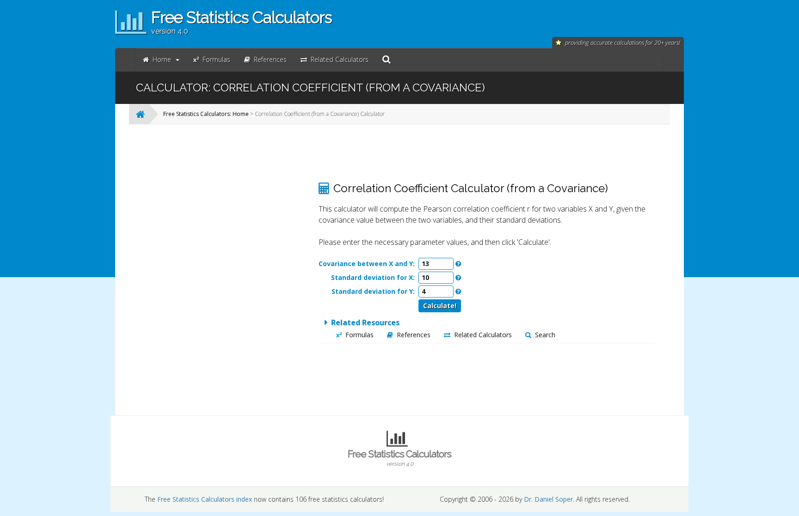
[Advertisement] (235, 269)
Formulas (359, 334)
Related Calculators (483, 334)
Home (162, 59)
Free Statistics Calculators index (204, 499)
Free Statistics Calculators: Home (206, 114)
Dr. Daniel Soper (548, 499)
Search (545, 334)
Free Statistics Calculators (399, 457)
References (413, 334)
